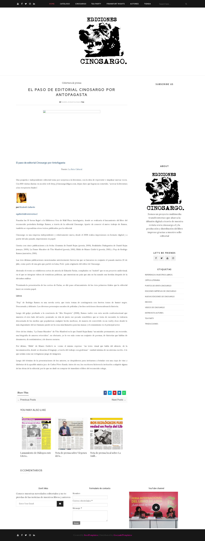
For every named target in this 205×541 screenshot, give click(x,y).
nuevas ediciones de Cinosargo (160, 296)
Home (52, 4)
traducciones (151, 323)
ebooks (148, 302)
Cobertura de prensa (71, 83)
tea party (149, 318)
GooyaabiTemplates (123, 535)
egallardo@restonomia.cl (26, 214)
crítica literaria (152, 280)
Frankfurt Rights (116, 4)
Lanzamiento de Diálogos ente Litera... (35, 454)
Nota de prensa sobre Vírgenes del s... (71, 454)
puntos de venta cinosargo (158, 285)
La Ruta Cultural (75, 169)
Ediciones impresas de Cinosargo (160, 291)
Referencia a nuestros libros (159, 274)
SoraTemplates (91, 535)
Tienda (147, 4)
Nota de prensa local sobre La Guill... (105, 454)
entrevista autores (154, 313)
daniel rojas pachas (71, 102)
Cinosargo (80, 4)
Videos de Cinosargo (155, 307)
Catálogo (65, 4)
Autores (134, 4)
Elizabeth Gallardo (27, 207)
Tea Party (96, 4)
